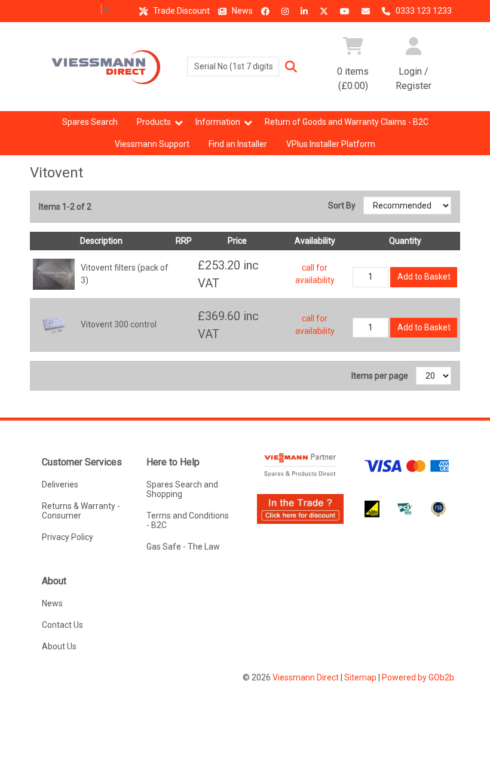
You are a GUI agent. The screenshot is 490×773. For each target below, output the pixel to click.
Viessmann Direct (305, 677)
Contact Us (62, 625)
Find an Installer (238, 144)
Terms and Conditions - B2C (187, 520)
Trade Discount (180, 11)
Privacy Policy (67, 537)
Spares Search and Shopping (182, 489)
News (241, 11)
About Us (59, 646)
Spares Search (90, 122)
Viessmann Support (152, 144)
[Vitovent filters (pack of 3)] (54, 273)
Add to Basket (424, 276)
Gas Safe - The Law (183, 546)
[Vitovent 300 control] (54, 324)
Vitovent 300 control (119, 324)
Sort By (342, 205)
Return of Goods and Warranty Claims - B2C (346, 122)
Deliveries (60, 484)
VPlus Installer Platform (330, 144)
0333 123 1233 (423, 11)
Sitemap (360, 677)
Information (217, 122)
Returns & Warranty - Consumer (81, 510)
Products (154, 122)
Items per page (379, 376)
